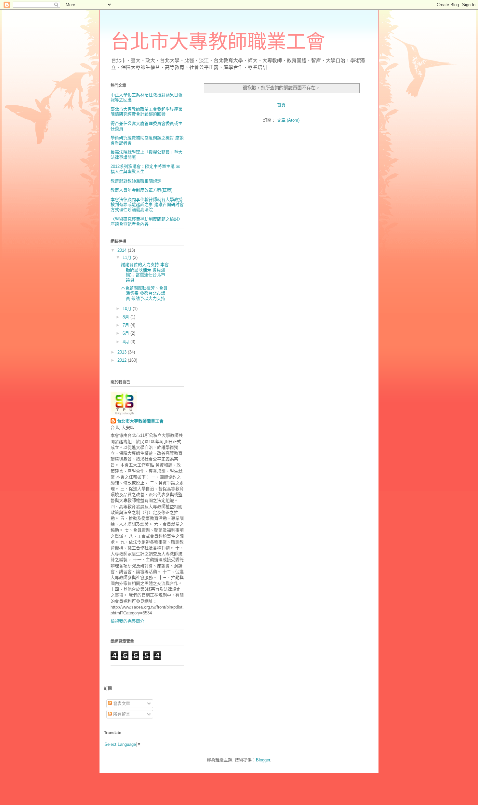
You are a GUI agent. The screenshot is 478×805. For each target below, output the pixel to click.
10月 (128, 308)
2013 (122, 352)
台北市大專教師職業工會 (218, 42)
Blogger (263, 760)
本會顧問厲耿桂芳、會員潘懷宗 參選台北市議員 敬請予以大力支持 (144, 293)
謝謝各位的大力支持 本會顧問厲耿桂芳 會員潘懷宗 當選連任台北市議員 (145, 272)
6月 (126, 333)
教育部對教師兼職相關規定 (136, 181)
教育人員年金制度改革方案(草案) (141, 190)
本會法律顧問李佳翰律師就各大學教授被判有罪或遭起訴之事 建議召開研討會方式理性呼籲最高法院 (147, 204)
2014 (122, 250)
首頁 (281, 104)
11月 (128, 257)
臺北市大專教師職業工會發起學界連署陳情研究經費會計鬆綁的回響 (146, 112)
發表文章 (121, 703)
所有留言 (121, 714)
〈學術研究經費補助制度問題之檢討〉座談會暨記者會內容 (146, 222)
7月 (126, 325)
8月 (126, 317)
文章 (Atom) (288, 120)
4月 (126, 341)
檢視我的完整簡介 (127, 621)
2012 (122, 360)
